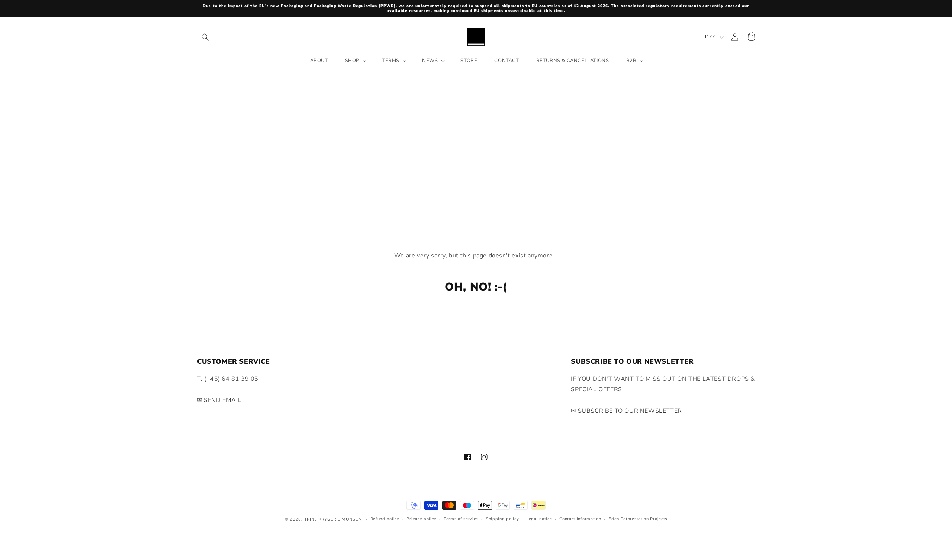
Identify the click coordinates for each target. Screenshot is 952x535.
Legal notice (539, 519)
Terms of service (461, 519)
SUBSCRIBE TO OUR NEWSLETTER (630, 411)
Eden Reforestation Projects (637, 519)
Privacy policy (421, 519)
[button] (205, 37)
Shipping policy (502, 519)
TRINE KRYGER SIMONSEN (333, 519)
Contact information (580, 519)
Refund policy (384, 519)
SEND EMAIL (222, 400)
